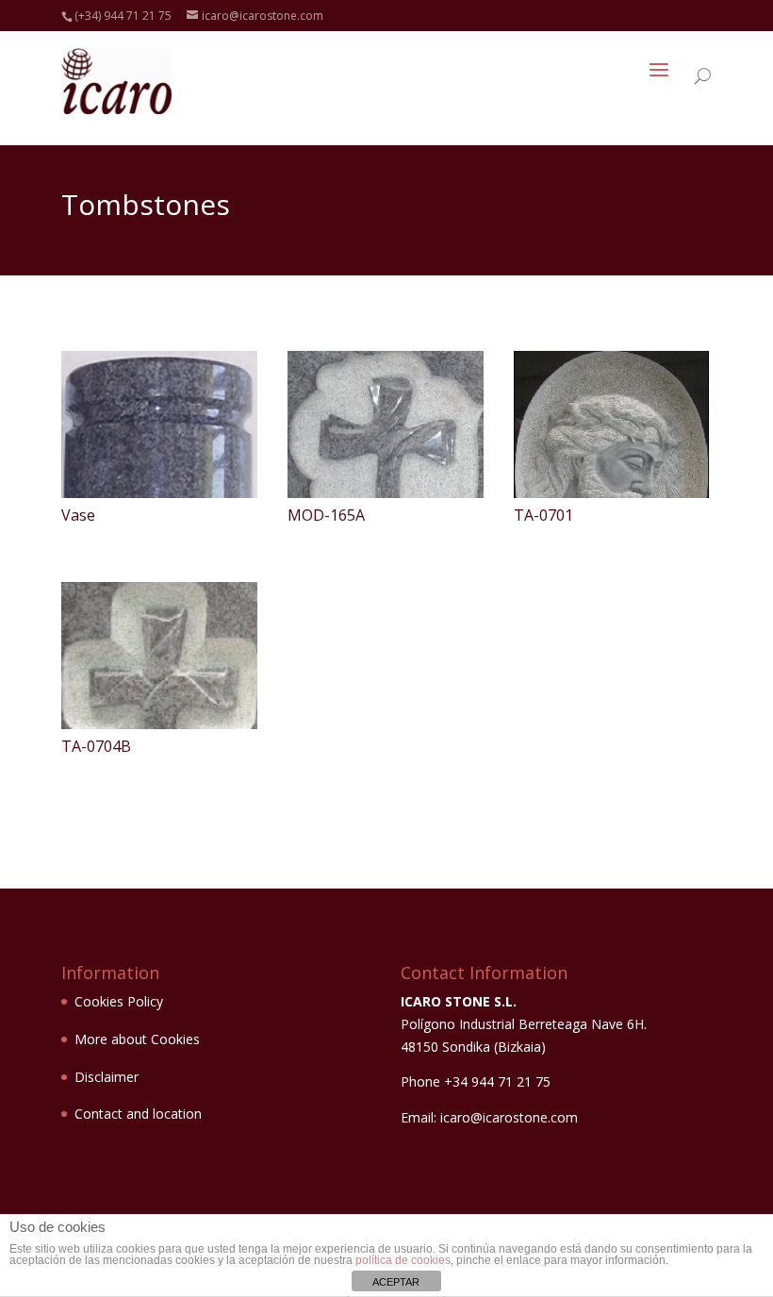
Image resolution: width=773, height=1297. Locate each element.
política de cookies (403, 1260)
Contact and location (138, 1113)
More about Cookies (137, 1039)
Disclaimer (106, 1077)
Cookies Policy (118, 1001)
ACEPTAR (395, 1282)
